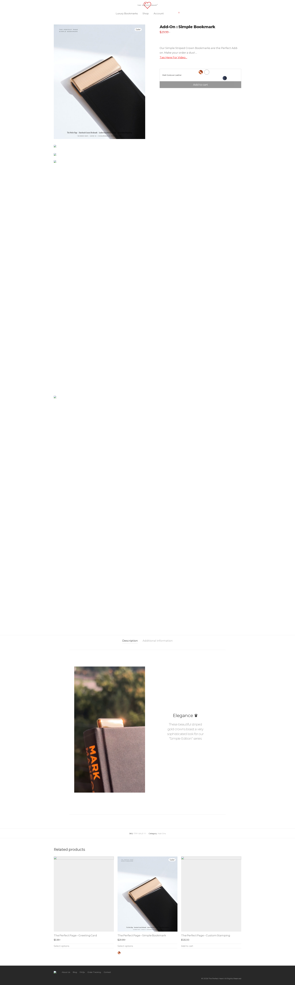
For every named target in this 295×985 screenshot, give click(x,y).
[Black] (123, 953)
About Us (66, 972)
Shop (146, 13)
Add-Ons (162, 833)
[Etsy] (235, 972)
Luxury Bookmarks (127, 13)
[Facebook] (220, 972)
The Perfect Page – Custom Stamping (205, 935)
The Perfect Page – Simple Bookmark (142, 935)
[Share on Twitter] (165, 93)
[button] (150, 727)
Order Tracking (94, 972)
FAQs (82, 972)
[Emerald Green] (137, 953)
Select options (61, 946)
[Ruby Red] (132, 953)
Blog (75, 972)
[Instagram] (225, 972)
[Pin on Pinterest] (170, 93)
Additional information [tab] (158, 640)
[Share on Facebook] (161, 93)
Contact (107, 972)
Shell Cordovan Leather (171, 75)
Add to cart (200, 84)
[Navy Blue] (128, 953)
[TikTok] (240, 972)
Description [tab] (130, 640)
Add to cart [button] (187, 946)
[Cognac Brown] (119, 953)
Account (159, 13)
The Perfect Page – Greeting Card (75, 935)
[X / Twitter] (230, 972)
